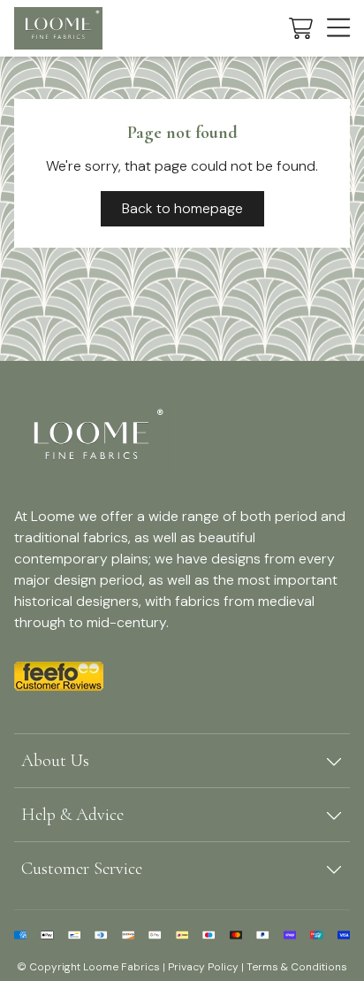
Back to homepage (182, 208)
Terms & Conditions (296, 967)
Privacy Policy (203, 967)
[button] (301, 28)
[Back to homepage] (58, 28)
